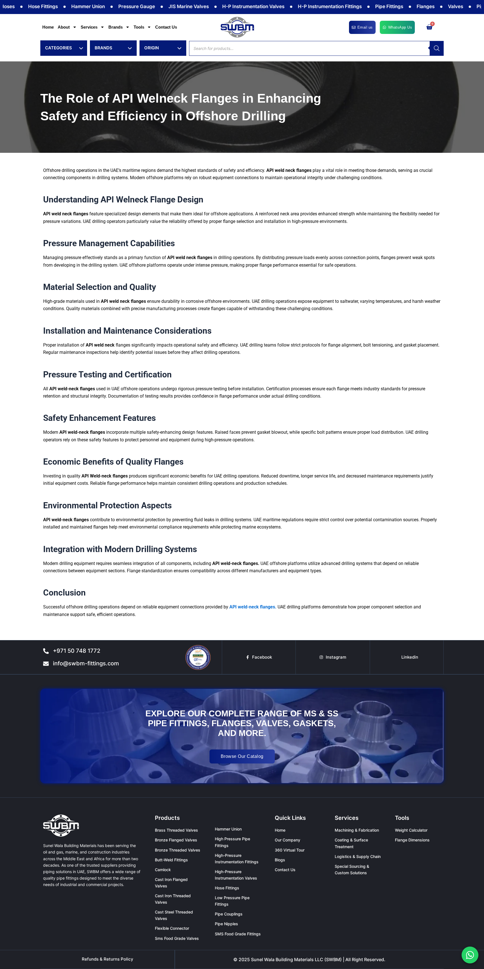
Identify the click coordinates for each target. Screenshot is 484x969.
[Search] (437, 48)
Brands (115, 27)
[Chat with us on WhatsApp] (470, 955)
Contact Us (166, 27)
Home (48, 27)
